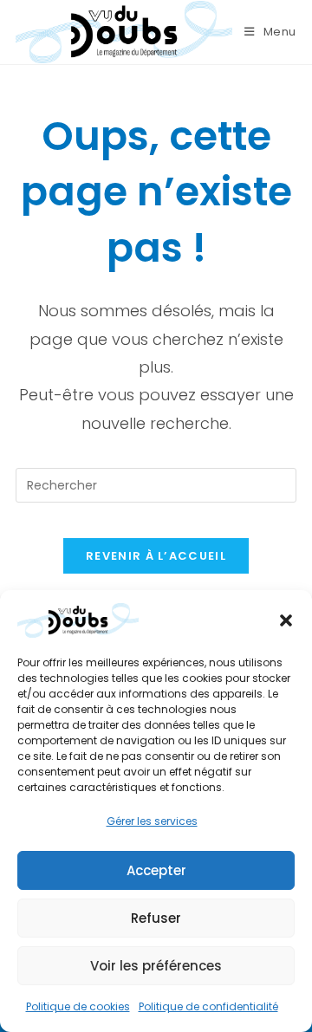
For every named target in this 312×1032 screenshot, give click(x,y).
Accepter (156, 870)
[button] (286, 620)
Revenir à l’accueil (156, 556)
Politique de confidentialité (208, 1006)
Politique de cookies (78, 1006)
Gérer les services (152, 821)
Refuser (156, 918)
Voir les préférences (156, 966)
